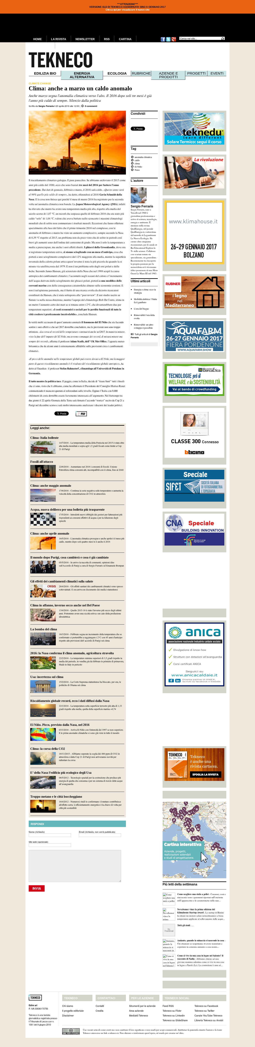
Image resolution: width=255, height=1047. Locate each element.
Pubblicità (41, 45)
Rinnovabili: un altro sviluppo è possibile (143, 326)
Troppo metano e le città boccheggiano (56, 796)
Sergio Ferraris (46, 106)
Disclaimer (68, 1015)
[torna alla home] (52, 60)
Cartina (125, 39)
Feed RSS (168, 1006)
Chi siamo (67, 1006)
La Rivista (58, 39)
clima (137, 163)
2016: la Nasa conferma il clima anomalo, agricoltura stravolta (72, 653)
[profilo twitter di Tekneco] (168, 41)
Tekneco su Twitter (204, 1010)
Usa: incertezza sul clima (46, 677)
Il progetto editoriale (73, 1010)
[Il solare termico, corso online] (194, 143)
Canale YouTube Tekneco (208, 1015)
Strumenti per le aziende (142, 1006)
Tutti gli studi (183, 925)
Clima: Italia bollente (44, 437)
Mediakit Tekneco (138, 1015)
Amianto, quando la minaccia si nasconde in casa (200, 940)
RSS (107, 39)
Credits (99, 1010)
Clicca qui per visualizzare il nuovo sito (127, 9)
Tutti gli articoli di (144, 336)
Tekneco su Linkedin (174, 1015)
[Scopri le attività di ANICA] (194, 685)
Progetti (196, 73)
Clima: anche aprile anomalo (49, 533)
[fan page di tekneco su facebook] (163, 41)
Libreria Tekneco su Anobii (208, 1020)
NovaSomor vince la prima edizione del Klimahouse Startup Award (196, 911)
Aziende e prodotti (168, 75)
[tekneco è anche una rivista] (194, 780)
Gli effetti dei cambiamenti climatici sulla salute (61, 581)
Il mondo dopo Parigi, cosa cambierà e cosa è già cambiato (69, 557)
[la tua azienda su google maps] (194, 877)
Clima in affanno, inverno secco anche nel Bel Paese (65, 605)
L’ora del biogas (141, 308)
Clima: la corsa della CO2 (47, 748)
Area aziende (136, 1010)
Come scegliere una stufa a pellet (193, 894)
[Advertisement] (194, 580)
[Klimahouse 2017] (194, 263)
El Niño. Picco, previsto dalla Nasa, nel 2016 (59, 724)
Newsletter (85, 39)
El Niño (138, 166)
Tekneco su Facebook (206, 1006)
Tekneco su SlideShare (175, 1020)
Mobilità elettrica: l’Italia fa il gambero (145, 300)
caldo (137, 160)
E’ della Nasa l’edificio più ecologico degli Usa (60, 772)
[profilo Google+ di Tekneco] (173, 41)
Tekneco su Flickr (172, 1010)
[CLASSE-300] (194, 456)
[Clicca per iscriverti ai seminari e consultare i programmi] (194, 544)
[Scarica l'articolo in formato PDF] (81, 415)
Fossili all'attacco (41, 461)
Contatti (100, 1006)
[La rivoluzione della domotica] (194, 187)
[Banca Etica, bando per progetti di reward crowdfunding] (194, 395)
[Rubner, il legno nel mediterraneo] (194, 307)
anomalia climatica (143, 157)
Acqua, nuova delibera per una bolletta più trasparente (67, 509)
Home (37, 39)
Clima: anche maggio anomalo (50, 485)
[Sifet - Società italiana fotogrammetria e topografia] (194, 500)
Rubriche (141, 73)
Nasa (137, 169)
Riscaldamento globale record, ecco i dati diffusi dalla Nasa (69, 701)
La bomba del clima (43, 629)
